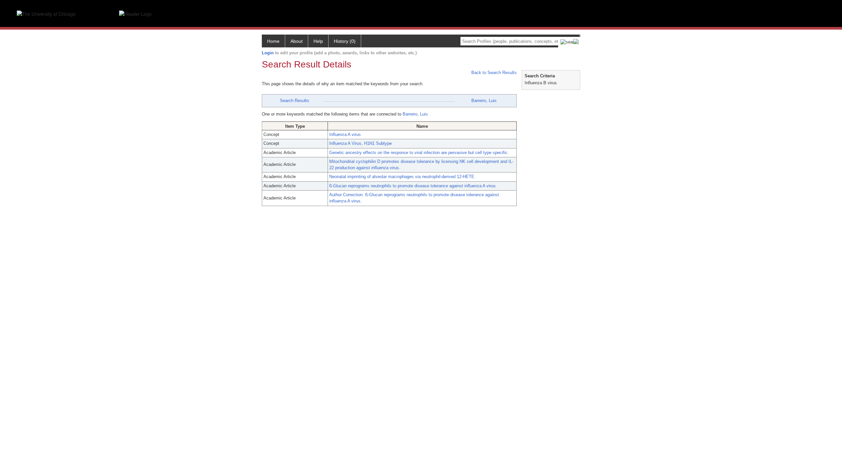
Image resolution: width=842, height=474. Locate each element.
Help (318, 41)
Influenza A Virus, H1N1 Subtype (360, 143)
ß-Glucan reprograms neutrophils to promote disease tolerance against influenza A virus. (413, 185)
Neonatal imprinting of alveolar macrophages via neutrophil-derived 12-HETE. (402, 176)
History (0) (345, 41)
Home (273, 41)
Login (268, 52)
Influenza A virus (345, 134)
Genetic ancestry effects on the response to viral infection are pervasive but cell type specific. (419, 152)
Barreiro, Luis (484, 100)
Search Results (294, 100)
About (296, 41)
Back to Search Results (493, 72)
